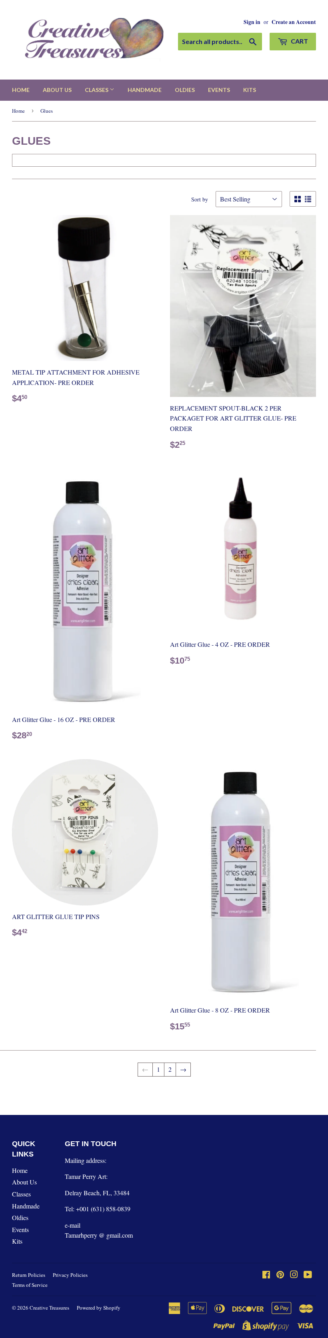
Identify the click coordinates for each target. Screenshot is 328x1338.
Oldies (185, 89)
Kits (249, 89)
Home (21, 89)
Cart (299, 41)
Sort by (199, 199)
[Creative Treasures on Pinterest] (280, 1275)
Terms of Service (30, 1284)
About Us (57, 89)
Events (219, 89)
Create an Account (294, 22)
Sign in (252, 22)
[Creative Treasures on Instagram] (294, 1275)
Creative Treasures (49, 1307)
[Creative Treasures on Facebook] (266, 1275)
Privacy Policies (70, 1274)
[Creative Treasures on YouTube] (308, 1275)
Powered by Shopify (98, 1307)
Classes (97, 89)
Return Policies (28, 1274)
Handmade (145, 89)
